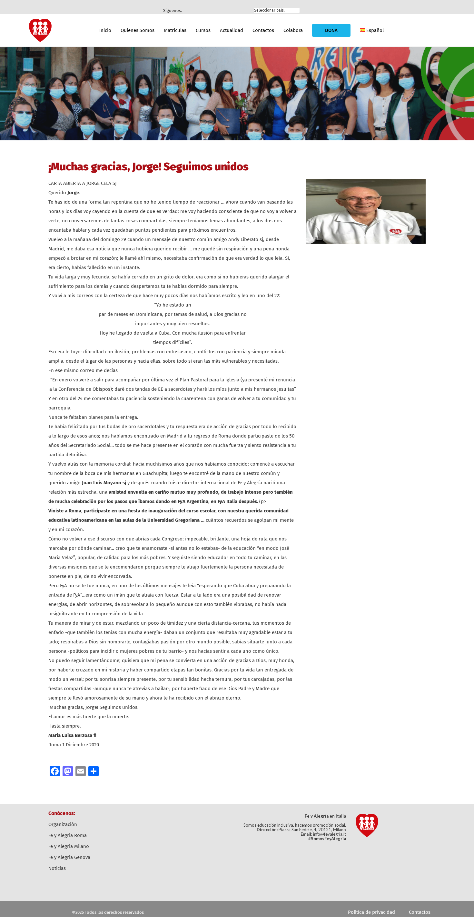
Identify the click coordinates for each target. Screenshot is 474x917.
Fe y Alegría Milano (68, 846)
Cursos (203, 30)
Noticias (57, 868)
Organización (62, 824)
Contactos (263, 30)
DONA (331, 30)
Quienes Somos (137, 30)
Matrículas (175, 30)
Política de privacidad (371, 912)
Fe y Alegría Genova (69, 857)
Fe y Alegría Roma (67, 835)
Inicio (105, 30)
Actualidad (231, 30)
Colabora (293, 30)
